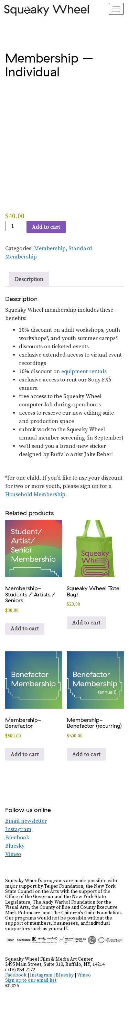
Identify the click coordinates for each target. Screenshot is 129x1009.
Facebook (17, 837)
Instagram (18, 829)
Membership (50, 248)
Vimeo (13, 854)
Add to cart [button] (25, 628)
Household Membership (35, 494)
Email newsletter (26, 821)
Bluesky (14, 845)
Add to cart (46, 227)
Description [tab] (29, 279)
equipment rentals (84, 371)
